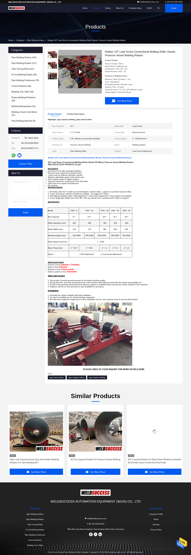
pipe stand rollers (57, 377)
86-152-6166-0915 (175, 2)
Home (85, 8)
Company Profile (156, 514)
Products (96, 8)
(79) (25, 80)
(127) (24, 63)
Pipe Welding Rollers (35, 40)
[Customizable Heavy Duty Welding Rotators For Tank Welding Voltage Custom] (154, 431)
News (156, 519)
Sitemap (156, 524)
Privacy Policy (156, 530)
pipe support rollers (76, 377)
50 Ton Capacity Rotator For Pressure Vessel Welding (36, 459)
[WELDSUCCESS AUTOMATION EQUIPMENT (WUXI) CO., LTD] (16, 8)
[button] (13, 437)
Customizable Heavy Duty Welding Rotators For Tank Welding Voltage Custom (152, 461)
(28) (21, 86)
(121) (22, 69)
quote (173, 8)
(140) (23, 57)
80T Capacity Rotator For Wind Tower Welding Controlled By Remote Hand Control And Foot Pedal (95, 461)
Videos (108, 8)
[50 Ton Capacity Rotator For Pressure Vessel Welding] (36, 431)
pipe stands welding (97, 377)
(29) (24, 75)
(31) (23, 106)
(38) (22, 92)
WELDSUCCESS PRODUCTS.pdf (64, 164)
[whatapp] (13, 155)
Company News (135, 8)
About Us (119, 8)
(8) (23, 121)
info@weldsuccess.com (149, 2)
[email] (19, 155)
